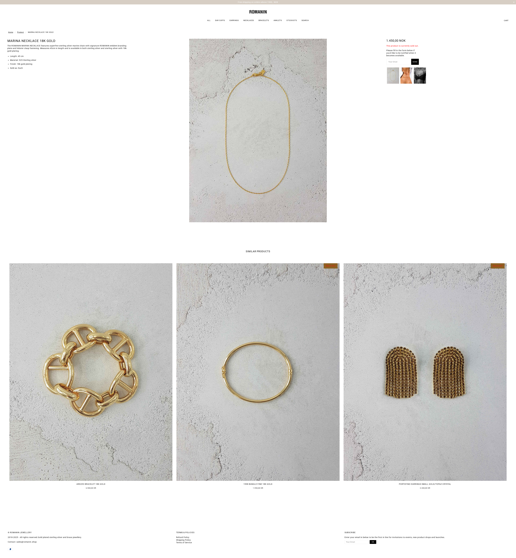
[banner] (258, 11)
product (20, 32)
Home (10, 32)
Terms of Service (184, 542)
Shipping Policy (183, 540)
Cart (506, 20)
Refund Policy (182, 537)
